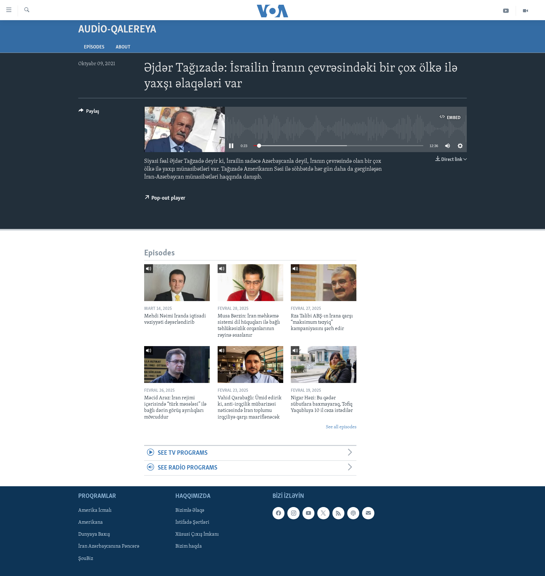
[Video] (525, 11)
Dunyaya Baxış (94, 534)
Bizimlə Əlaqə (189, 510)
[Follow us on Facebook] (278, 513)
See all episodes (341, 427)
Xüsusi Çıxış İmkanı (197, 534)
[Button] (89, 113)
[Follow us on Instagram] (293, 513)
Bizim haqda (188, 546)
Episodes (94, 47)
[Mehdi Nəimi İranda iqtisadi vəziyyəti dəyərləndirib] (177, 282)
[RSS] (338, 513)
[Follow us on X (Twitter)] (323, 513)
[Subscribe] (368, 513)
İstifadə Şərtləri (192, 522)
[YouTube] (506, 11)
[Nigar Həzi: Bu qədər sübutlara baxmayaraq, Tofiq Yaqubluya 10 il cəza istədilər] (323, 364)
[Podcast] (353, 513)
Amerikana (90, 522)
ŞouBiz (85, 558)
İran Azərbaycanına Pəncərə (108, 546)
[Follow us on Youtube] (308, 513)
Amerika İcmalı (95, 510)
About (123, 47)
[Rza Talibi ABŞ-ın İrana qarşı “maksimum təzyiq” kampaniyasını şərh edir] (323, 282)
